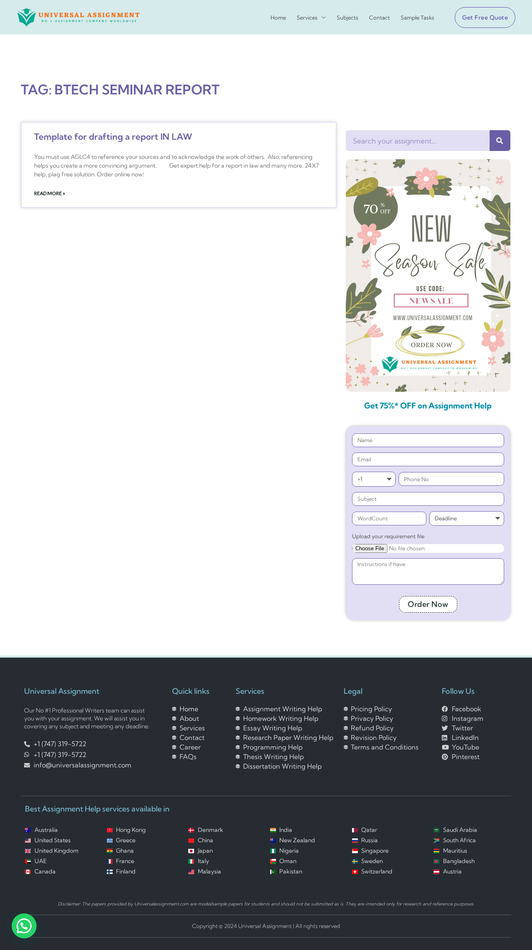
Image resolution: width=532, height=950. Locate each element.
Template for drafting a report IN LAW (113, 136)
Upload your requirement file (388, 536)
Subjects (347, 17)
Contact (379, 17)
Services (307, 17)
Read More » (49, 193)
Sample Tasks (417, 17)
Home (278, 17)
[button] (481, 17)
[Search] (500, 140)
